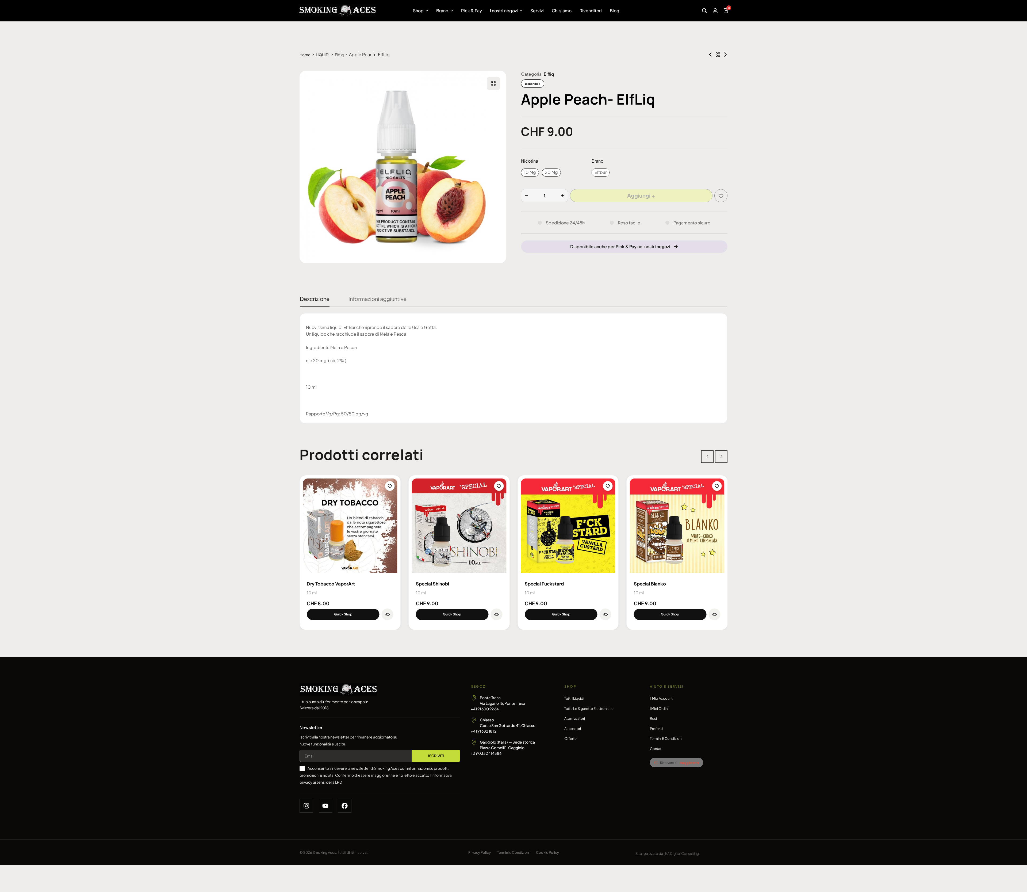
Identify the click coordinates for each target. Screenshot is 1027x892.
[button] (530, 173)
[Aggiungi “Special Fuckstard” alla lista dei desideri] (608, 486)
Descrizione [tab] (314, 298)
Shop (418, 10)
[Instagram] (306, 806)
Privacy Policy (479, 852)
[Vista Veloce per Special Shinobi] (496, 614)
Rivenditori (591, 10)
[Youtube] (325, 806)
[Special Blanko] (677, 525)
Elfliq (339, 54)
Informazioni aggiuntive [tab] (377, 298)
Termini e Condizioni (666, 738)
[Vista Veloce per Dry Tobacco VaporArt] (387, 614)
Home (305, 54)
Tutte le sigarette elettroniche (589, 708)
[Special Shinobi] (459, 525)
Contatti (657, 748)
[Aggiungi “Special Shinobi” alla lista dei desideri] (499, 486)
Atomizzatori (574, 718)
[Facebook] (344, 806)
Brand (442, 10)
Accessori (572, 728)
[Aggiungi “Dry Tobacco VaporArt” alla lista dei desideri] (390, 486)
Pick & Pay (471, 10)
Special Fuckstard (544, 584)
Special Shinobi (432, 584)
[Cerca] (704, 10)
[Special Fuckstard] (568, 525)
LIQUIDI (322, 54)
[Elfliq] (718, 54)
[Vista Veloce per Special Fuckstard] (605, 614)
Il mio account (661, 698)
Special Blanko (650, 584)
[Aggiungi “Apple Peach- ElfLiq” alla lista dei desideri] (720, 195)
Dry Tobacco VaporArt (331, 584)
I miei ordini (659, 708)
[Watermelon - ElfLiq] (725, 54)
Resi (653, 718)
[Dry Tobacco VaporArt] (350, 525)
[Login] (715, 10)
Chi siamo (562, 10)
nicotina (529, 161)
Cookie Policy (547, 852)
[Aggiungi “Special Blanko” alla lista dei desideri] (717, 486)
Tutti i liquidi (574, 698)
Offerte (570, 738)
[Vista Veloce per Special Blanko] (714, 614)
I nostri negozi (504, 10)
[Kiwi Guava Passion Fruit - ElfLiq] (710, 54)
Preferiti (656, 728)
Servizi (537, 10)
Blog (614, 10)
